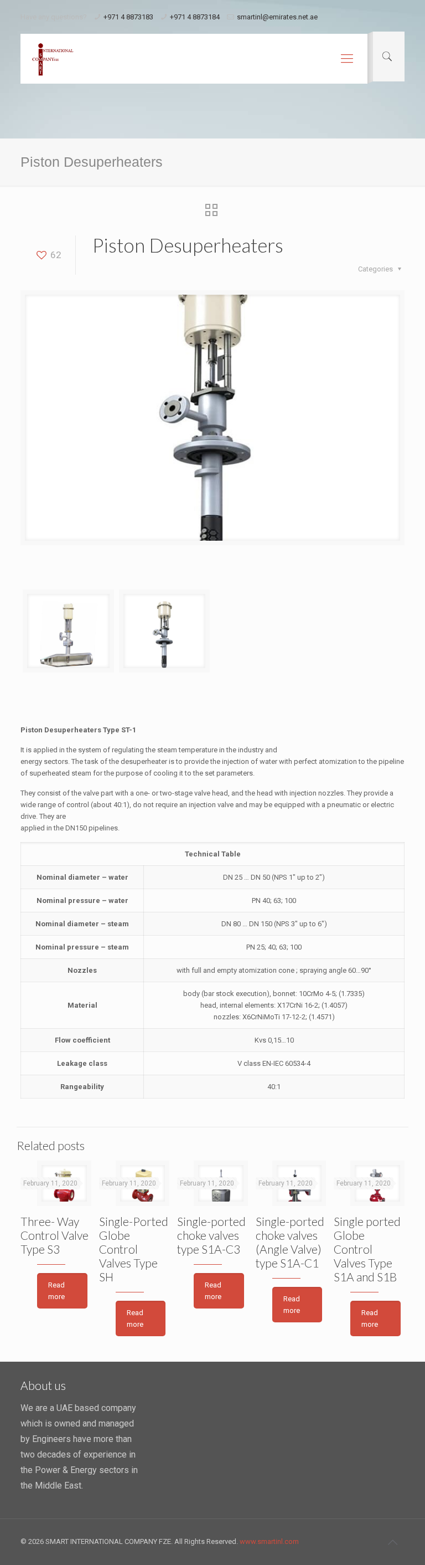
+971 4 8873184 (195, 17)
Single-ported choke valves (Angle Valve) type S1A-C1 (290, 1242)
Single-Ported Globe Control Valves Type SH (133, 1249)
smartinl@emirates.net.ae (277, 17)
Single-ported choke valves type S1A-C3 (211, 1235)
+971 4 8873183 (128, 17)
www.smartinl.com (269, 1541)
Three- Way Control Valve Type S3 (54, 1235)
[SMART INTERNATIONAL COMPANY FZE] (53, 59)
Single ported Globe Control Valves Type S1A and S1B (367, 1249)
